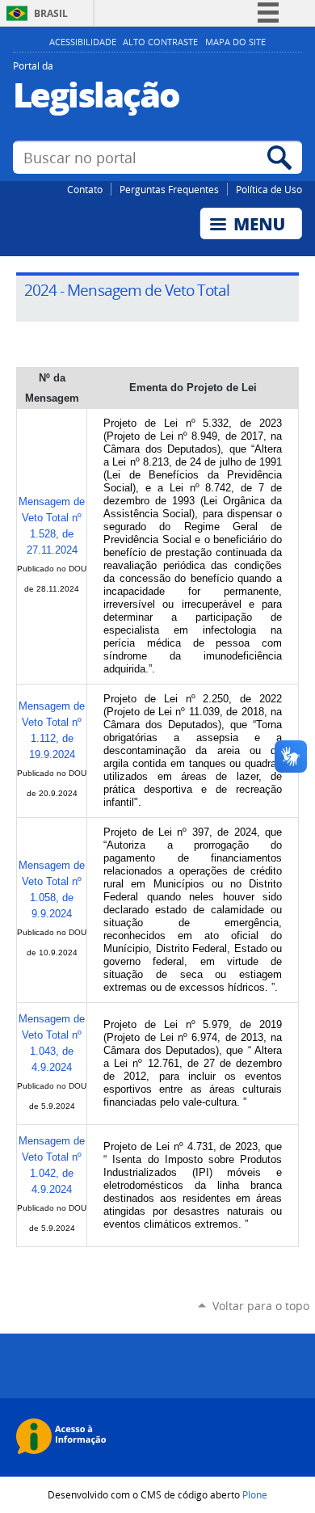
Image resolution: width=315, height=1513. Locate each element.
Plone (254, 1494)
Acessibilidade (82, 42)
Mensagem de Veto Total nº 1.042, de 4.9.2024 (52, 1165)
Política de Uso (269, 189)
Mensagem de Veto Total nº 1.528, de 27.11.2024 (52, 525)
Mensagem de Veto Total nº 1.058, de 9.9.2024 (52, 889)
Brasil (51, 13)
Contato (85, 189)
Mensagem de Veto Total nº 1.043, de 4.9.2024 (52, 1043)
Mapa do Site (235, 42)
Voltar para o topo (260, 1305)
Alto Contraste (160, 42)
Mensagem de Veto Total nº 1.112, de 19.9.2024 (52, 730)
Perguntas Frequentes (169, 189)
